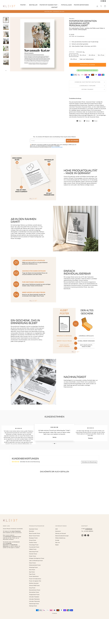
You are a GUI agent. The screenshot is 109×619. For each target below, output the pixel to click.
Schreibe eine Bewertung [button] (89, 462)
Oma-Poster (32, 569)
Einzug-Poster (32, 540)
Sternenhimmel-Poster (34, 590)
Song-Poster (32, 588)
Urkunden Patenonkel (34, 601)
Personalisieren (87, 65)
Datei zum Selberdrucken (87, 59)
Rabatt (57, 545)
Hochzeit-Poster (33, 554)
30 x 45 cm (83, 55)
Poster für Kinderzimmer (35, 578)
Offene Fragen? (88, 89)
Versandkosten (80, 36)
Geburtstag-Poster (33, 551)
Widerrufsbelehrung (60, 538)
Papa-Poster (32, 574)
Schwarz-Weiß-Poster (34, 585)
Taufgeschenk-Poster (34, 594)
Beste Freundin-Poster (34, 533)
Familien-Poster (33, 542)
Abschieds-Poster (33, 529)
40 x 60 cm (92, 55)
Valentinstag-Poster (34, 603)
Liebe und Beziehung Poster (36, 560)
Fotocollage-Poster (33, 545)
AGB (56, 529)
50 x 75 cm (101, 55)
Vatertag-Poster (33, 606)
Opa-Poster (32, 572)
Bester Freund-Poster (34, 535)
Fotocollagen (66, 5)
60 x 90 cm (74, 59)
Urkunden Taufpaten (34, 597)
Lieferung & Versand (88, 85)
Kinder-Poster (32, 556)
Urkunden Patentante (34, 599)
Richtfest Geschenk (33, 583)
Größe (76, 52)
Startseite (71, 18)
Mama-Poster (32, 563)
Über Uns (57, 542)
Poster (23, 5)
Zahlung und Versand (60, 533)
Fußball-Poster (32, 549)
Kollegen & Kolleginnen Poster (36, 558)
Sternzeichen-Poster (34, 592)
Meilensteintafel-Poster (35, 565)
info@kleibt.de (88, 528)
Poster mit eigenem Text (49, 5)
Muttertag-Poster (33, 567)
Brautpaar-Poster (33, 538)
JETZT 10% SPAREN (72, 140)
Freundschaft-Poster (34, 547)
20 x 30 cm (74, 55)
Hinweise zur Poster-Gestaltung (87, 82)
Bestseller (33, 5)
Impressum (58, 531)
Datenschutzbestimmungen (57, 147)
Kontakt (55, 7)
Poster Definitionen (81, 5)
